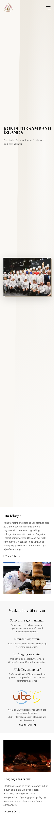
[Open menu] (48, 8)
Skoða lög (10, 811)
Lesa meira (10, 556)
